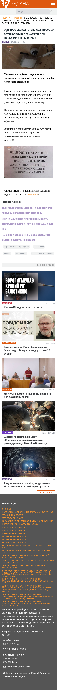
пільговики (39, 247)
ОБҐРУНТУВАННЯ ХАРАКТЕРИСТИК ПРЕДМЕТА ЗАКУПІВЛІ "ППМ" (23, 566)
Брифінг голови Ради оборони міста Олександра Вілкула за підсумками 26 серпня (27, 350)
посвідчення (21, 253)
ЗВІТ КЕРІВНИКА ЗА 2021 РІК (15, 536)
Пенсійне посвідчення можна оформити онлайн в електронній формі (26, 237)
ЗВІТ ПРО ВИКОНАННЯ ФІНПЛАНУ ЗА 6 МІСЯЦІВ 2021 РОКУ (26, 551)
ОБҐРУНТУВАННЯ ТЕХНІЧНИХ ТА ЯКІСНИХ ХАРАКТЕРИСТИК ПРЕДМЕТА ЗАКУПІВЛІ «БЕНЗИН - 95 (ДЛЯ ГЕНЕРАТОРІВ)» (26, 603)
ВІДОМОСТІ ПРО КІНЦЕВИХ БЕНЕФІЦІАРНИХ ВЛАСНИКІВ (27, 521)
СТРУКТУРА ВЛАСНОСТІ (12, 518)
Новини (17, 18)
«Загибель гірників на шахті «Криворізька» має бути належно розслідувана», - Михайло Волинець (25, 440)
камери (7, 253)
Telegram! (33, 194)
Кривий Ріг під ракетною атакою (23, 307)
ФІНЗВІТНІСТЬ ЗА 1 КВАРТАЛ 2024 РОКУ (20, 524)
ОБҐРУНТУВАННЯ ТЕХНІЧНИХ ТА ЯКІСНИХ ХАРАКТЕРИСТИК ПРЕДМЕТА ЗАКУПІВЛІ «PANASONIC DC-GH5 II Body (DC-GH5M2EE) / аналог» (28, 597)
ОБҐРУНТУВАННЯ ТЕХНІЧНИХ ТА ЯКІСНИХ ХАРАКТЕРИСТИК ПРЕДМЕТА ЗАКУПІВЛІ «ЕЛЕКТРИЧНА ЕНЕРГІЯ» (27, 581)
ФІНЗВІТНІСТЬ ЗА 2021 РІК (13, 533)
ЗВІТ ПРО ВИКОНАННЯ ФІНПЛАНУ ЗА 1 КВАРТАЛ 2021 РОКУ (26, 547)
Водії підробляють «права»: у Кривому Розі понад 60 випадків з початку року (27, 210)
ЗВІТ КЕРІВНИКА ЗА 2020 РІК (15, 539)
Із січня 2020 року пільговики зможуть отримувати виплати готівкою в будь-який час (27, 223)
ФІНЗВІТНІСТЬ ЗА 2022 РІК (13, 530)
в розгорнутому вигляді (42, 253)
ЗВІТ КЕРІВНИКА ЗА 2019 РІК (15, 543)
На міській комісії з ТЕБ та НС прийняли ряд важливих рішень (27, 395)
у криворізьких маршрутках (16, 247)
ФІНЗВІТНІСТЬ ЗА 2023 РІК (13, 527)
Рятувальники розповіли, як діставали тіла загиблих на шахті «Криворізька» (27, 485)
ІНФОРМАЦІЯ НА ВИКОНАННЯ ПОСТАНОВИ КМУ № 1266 (27, 512)
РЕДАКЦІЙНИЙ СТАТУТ (12, 515)
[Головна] (5, 7)
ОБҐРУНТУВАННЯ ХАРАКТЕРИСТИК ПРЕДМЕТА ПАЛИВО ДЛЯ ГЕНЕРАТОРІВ (28, 561)
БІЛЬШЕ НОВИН (46, 492)
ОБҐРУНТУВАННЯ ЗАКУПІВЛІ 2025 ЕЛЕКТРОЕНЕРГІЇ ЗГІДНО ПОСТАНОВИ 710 (25, 556)
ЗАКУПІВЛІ (6, 509)
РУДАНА (19, 3)
